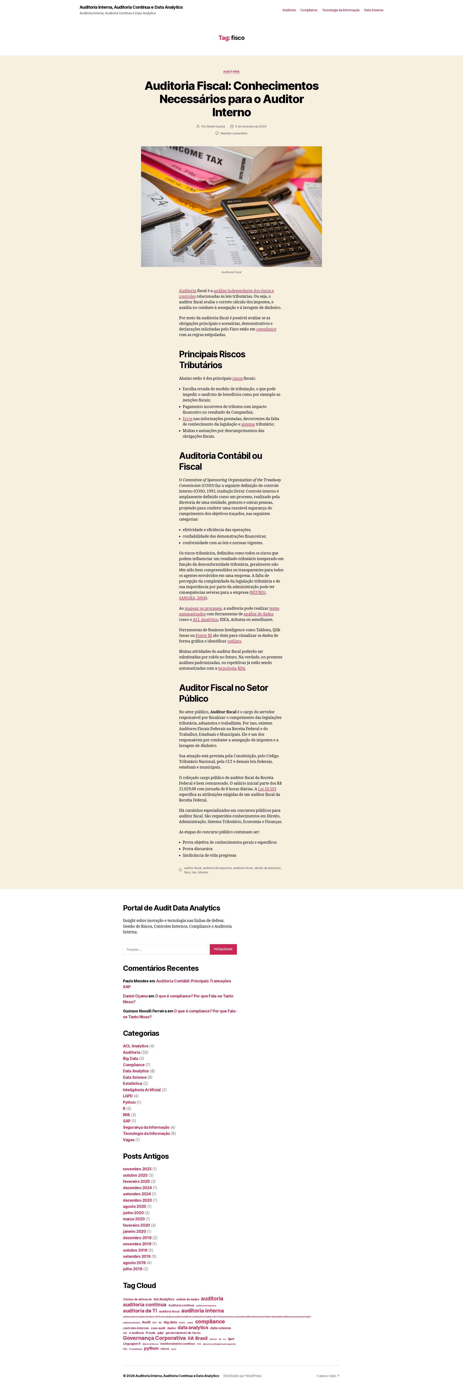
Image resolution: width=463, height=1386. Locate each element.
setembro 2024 (137, 1194)
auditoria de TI (140, 1311)
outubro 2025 (135, 1175)
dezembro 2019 (137, 1238)
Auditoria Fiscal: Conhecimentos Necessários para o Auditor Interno (232, 99)
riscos (237, 378)
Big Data (130, 1058)
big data (170, 1322)
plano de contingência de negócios (219, 1344)
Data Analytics (136, 1071)
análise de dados (258, 614)
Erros (187, 418)
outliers (234, 641)
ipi (220, 1339)
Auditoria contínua (181, 1305)
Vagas (129, 1140)
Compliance (308, 10)
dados (171, 1328)
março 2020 (134, 1219)
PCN (199, 1344)
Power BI (204, 635)
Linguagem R (132, 1343)
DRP (125, 1333)
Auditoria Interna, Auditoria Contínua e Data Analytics (131, 7)
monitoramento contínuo (177, 1343)
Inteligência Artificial (142, 1090)
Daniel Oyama (216, 126)
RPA (241, 668)
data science (220, 1328)
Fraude (150, 1333)
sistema (248, 424)
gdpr (160, 1333)
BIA (160, 1323)
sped (173, 1349)
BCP (154, 1323)
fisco (187, 872)
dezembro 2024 (137, 1188)
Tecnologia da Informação (341, 10)
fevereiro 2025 (136, 1181)
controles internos (136, 1328)
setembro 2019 (137, 1256)
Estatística (132, 1083)
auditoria (212, 1298)
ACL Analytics (205, 619)
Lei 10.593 (267, 789)
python (151, 1348)
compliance (266, 329)
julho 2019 (132, 1269)
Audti (146, 1322)
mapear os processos (203, 608)
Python (129, 1102)
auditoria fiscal (242, 868)
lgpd (231, 1339)
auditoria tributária (131, 1323)
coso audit (158, 1328)
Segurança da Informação (146, 1127)
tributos (203, 872)
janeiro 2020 (134, 1231)
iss (224, 1339)
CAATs (182, 1323)
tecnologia (227, 668)
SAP (127, 1121)
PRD (125, 1349)
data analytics (193, 1327)
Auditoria (289, 10)
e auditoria (136, 1333)
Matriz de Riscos (150, 1344)
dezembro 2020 (137, 1200)
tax (194, 872)
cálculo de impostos (267, 868)
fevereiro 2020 (136, 1225)
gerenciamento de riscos (183, 1333)
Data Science (373, 10)
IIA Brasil (197, 1338)
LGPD (128, 1096)
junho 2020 (133, 1213)
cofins (190, 1323)
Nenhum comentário (234, 133)
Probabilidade (135, 1349)
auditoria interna (202, 1310)
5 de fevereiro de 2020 (250, 126)
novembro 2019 (137, 1244)
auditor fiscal (192, 868)
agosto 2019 (134, 1263)
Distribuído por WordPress (242, 1376)
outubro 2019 (135, 1250)
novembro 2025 (137, 1169)
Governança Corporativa (154, 1338)
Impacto (213, 1339)
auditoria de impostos (217, 868)
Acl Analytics (164, 1299)
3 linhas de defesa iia (137, 1299)
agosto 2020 (134, 1206)
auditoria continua (144, 1304)
